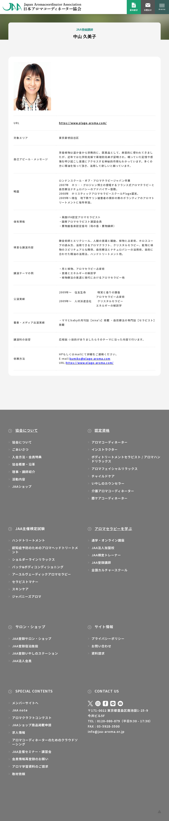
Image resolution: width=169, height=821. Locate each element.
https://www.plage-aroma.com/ (83, 123)
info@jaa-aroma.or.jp (106, 731)
